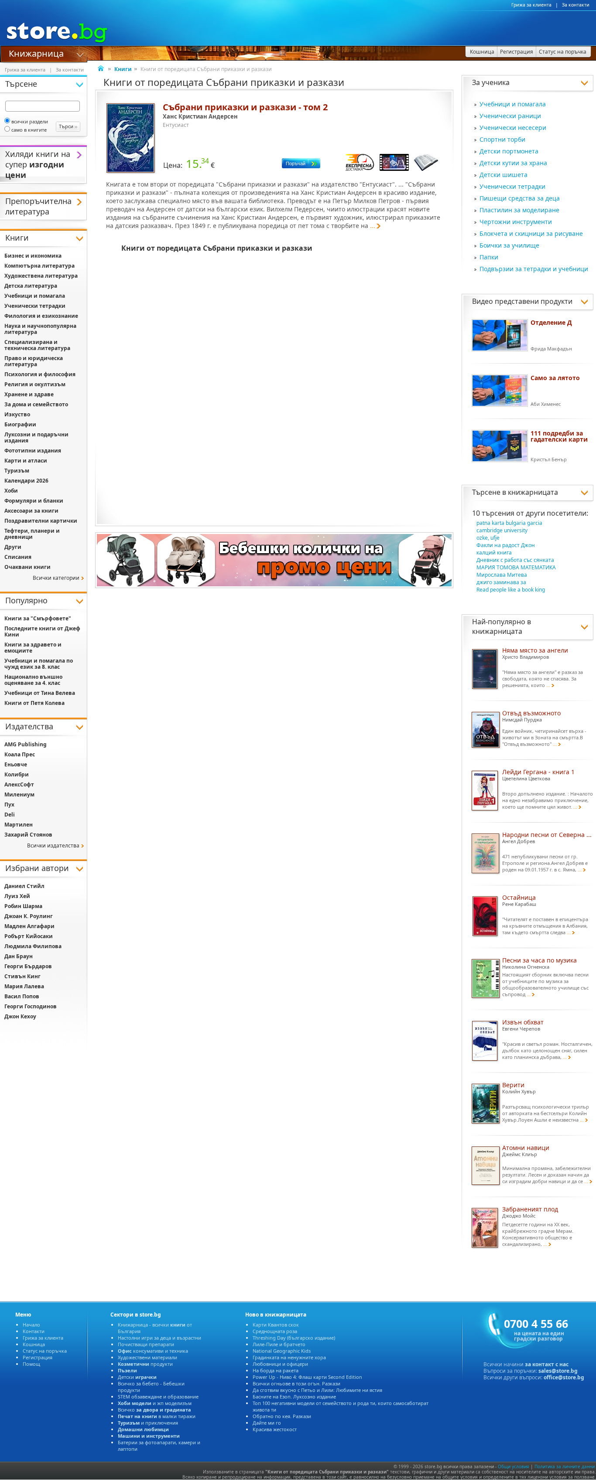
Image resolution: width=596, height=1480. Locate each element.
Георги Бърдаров (28, 966)
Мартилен (18, 824)
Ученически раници (510, 116)
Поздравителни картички (40, 520)
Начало (31, 1324)
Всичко (154, 1409)
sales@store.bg (558, 1371)
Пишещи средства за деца (520, 198)
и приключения (148, 1422)
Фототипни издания (32, 450)
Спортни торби (502, 139)
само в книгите (29, 129)
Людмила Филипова (33, 946)
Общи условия (513, 1466)
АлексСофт (19, 784)
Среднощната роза (275, 1331)
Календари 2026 (26, 480)
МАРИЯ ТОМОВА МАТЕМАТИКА (516, 567)
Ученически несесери (513, 127)
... (372, 225)
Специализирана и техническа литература (37, 345)
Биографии (20, 424)
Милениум (19, 794)
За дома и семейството (36, 404)
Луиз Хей (17, 896)
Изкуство (17, 414)
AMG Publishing (25, 744)
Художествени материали (147, 1357)
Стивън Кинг (22, 976)
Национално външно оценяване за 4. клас (33, 680)
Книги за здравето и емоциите (33, 647)
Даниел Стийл (24, 886)
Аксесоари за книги (31, 510)
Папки (489, 257)
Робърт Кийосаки (28, 936)
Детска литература (30, 285)
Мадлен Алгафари (29, 926)
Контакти (34, 1331)
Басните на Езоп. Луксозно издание (294, 1396)
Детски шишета (503, 174)
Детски (137, 1377)
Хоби (11, 490)
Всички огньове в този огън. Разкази (296, 1383)
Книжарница (36, 53)
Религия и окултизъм (34, 384)
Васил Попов (21, 996)
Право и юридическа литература (33, 361)
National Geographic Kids (282, 1350)
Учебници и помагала (513, 104)
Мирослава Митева (501, 574)
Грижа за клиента (531, 5)
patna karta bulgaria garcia (509, 523)
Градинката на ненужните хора (289, 1357)
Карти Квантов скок (276, 1324)
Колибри (16, 774)
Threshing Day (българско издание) (294, 1337)
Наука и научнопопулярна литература (40, 329)
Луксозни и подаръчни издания (36, 437)
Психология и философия (39, 374)
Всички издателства (53, 845)
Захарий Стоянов (28, 834)
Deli (9, 814)
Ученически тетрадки (512, 186)
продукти (145, 1364)
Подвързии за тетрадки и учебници (534, 269)
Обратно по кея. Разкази (282, 1416)
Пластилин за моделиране (519, 210)
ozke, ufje (488, 537)
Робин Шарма (23, 906)
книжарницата (533, 492)
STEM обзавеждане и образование (158, 1396)
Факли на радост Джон (505, 545)
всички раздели (29, 121)
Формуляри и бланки (33, 500)
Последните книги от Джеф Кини (42, 631)
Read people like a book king (510, 589)
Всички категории (56, 578)
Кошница (34, 1344)
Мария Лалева (24, 986)
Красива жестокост (275, 1429)
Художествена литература (41, 275)
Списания (17, 557)
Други (12, 547)
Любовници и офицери (280, 1364)
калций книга (494, 552)
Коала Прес (19, 754)
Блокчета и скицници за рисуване (531, 233)
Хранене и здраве (29, 394)
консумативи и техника (153, 1350)
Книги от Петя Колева (34, 703)
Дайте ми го (267, 1422)
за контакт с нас (547, 1364)
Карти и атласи (25, 460)
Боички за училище (509, 245)
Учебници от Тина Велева (39, 693)
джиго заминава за (501, 582)
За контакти (575, 5)
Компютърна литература (39, 265)
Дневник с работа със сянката (515, 560)
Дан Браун (18, 956)
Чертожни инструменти (516, 222)
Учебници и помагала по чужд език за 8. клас (38, 663)
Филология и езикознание (41, 316)
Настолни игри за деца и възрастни (159, 1337)
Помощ (31, 1364)
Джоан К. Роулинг (28, 916)
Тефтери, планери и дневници (32, 534)
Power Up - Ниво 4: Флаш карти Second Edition (307, 1377)
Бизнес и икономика (33, 255)
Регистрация (37, 1357)
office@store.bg (564, 1377)
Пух (9, 804)
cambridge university (501, 530)
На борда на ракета (275, 1370)
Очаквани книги (27, 567)
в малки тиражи (156, 1416)
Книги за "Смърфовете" (37, 618)
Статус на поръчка (45, 1350)
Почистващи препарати (146, 1344)
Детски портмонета (509, 151)
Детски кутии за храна (513, 163)
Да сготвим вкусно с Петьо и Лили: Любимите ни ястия (317, 1390)
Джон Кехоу (20, 1016)
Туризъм (16, 470)
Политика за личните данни (564, 1466)
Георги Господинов (30, 1006)
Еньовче (15, 764)
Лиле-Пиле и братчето (279, 1344)
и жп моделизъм (155, 1403)
